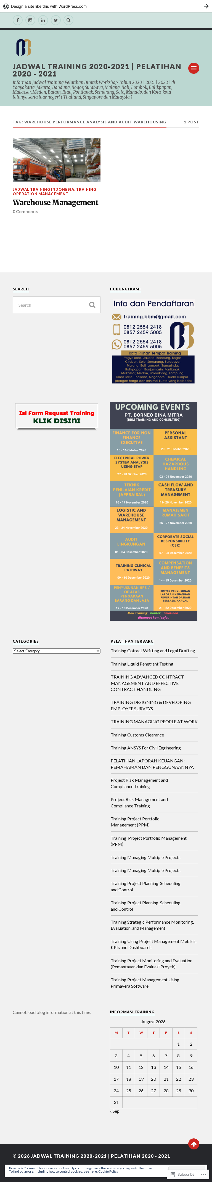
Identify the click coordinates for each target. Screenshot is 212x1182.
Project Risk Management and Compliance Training (139, 783)
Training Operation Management (54, 191)
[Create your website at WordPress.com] (106, 6)
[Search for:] (56, 304)
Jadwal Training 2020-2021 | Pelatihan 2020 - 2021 (97, 70)
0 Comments (25, 211)
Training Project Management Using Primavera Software (145, 982)
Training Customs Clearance (137, 734)
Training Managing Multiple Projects (146, 857)
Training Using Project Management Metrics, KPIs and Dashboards (153, 944)
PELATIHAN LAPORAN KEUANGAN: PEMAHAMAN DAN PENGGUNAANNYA (152, 763)
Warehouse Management (55, 202)
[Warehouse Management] (56, 160)
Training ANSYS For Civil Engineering (146, 747)
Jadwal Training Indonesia (43, 189)
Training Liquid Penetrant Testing (142, 663)
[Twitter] (56, 20)
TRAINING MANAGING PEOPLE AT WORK (154, 721)
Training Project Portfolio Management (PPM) (135, 821)
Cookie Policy (108, 1171)
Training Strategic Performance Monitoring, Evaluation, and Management (152, 925)
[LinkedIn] (43, 20)
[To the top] (193, 1143)
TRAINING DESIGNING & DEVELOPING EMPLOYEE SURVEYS (151, 705)
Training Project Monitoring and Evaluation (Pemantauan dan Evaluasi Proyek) (151, 963)
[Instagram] (30, 20)
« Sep (115, 1111)
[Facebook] (18, 20)
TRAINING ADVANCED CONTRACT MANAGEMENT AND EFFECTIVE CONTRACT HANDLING (147, 683)
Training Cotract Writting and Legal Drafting (153, 650)
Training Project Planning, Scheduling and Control (146, 886)
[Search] (68, 20)
